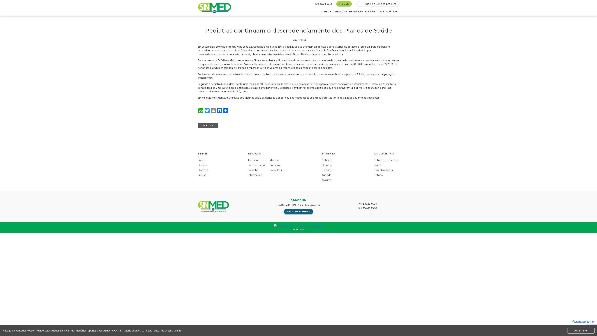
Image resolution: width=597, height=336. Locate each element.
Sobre (201, 160)
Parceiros (275, 165)
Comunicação (256, 165)
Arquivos (327, 180)
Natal (377, 165)
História (202, 165)
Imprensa (355, 11)
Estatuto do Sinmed (386, 160)
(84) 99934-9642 (323, 3)
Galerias (326, 170)
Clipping (327, 165)
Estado (378, 175)
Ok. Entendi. (581, 330)
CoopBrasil (275, 170)
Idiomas (274, 160)
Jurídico (253, 160)
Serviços (339, 11)
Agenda (326, 175)
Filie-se (344, 3)
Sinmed (324, 11)
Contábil (253, 170)
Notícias (326, 160)
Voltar (208, 125)
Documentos (373, 11)
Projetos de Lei (383, 170)
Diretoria (203, 170)
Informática (255, 175)
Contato (392, 11)
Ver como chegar (298, 211)
